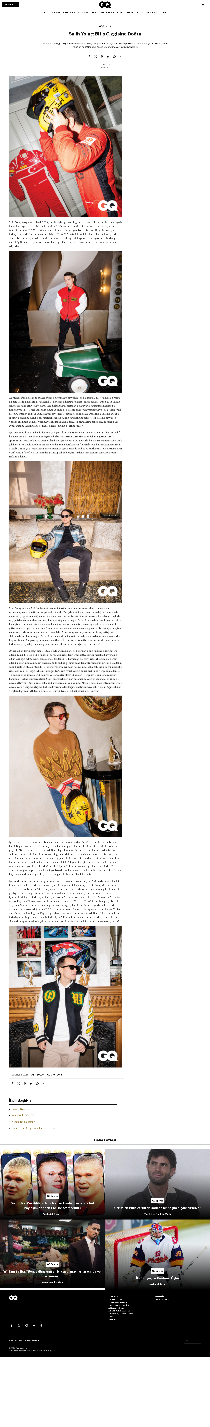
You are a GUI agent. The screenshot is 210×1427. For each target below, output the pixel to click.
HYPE (130, 12)
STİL (46, 12)
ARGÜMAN (69, 12)
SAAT (94, 12)
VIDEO (120, 12)
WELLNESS (107, 12)
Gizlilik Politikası (15, 1340)
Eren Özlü (105, 64)
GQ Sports (105, 26)
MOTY (140, 12)
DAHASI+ (151, 12)
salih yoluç (37, 1075)
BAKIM (56, 12)
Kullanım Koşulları (32, 1340)
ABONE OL (11, 4)
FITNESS (83, 12)
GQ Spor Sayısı (55, 1075)
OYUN (163, 12)
